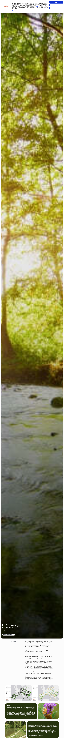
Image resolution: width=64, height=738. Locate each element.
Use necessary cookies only (56, 7)
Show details (14, 10)
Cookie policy (37, 6)
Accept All (56, 2)
